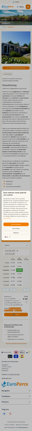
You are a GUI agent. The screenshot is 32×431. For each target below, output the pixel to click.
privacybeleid (7, 218)
